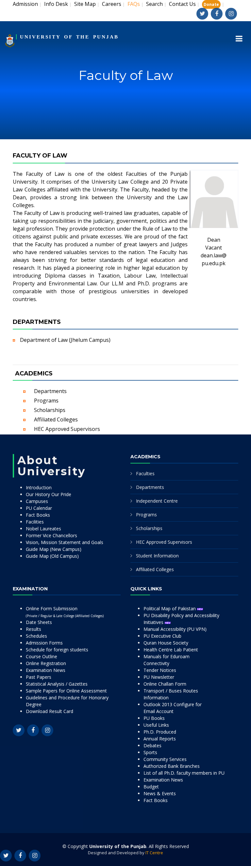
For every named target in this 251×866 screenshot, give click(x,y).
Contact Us (182, 4)
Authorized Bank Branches (171, 766)
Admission (25, 4)
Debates (152, 745)
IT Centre (154, 853)
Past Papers (38, 677)
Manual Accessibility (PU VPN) (175, 629)
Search (154, 4)
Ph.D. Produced (159, 732)
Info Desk (56, 4)
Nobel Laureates (43, 528)
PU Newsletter (158, 677)
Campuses (37, 501)
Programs (46, 400)
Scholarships (49, 410)
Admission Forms (44, 643)
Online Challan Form (164, 684)
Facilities (35, 522)
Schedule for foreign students (57, 649)
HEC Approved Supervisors (67, 429)
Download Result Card (49, 711)
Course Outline (41, 656)
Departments (50, 391)
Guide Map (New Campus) (53, 549)
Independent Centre (157, 501)
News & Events (159, 793)
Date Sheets (39, 622)
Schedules (36, 636)
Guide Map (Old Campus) (52, 556)
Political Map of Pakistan (170, 608)
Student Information (157, 556)
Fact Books (38, 515)
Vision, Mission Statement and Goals (64, 542)
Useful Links (156, 725)
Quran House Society (165, 643)
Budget (151, 786)
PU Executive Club (162, 636)
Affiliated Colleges (56, 419)
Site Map (85, 4)
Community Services (165, 759)
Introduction (39, 487)
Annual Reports (159, 739)
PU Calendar (39, 508)
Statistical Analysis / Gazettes (57, 684)
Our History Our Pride (48, 494)
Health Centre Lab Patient (170, 649)
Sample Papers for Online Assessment (66, 691)
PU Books (154, 718)
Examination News (45, 670)
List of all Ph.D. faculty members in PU (184, 773)
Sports (150, 752)
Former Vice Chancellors (51, 535)
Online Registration (46, 663)
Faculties (145, 473)
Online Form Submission (65, 611)
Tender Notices (159, 670)
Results (33, 629)
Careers (111, 4)
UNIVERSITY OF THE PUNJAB (69, 36)
